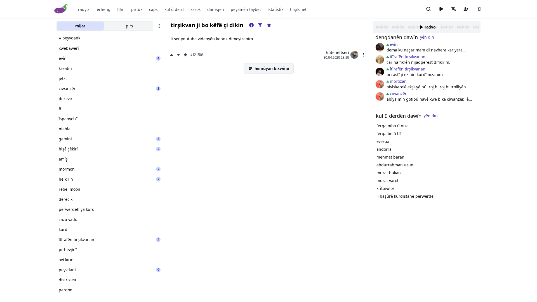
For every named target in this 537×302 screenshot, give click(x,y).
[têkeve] (478, 9)
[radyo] (441, 9)
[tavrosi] (379, 71)
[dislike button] (178, 54)
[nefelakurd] (379, 47)
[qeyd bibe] (466, 9)
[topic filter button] (260, 25)
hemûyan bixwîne (272, 68)
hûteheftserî (337, 52)
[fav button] (185, 54)
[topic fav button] (269, 25)
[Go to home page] (61, 9)
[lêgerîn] (428, 9)
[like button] (172, 54)
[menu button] (364, 55)
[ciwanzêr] (379, 84)
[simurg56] (379, 59)
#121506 (197, 55)
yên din (427, 37)
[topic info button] (251, 25)
